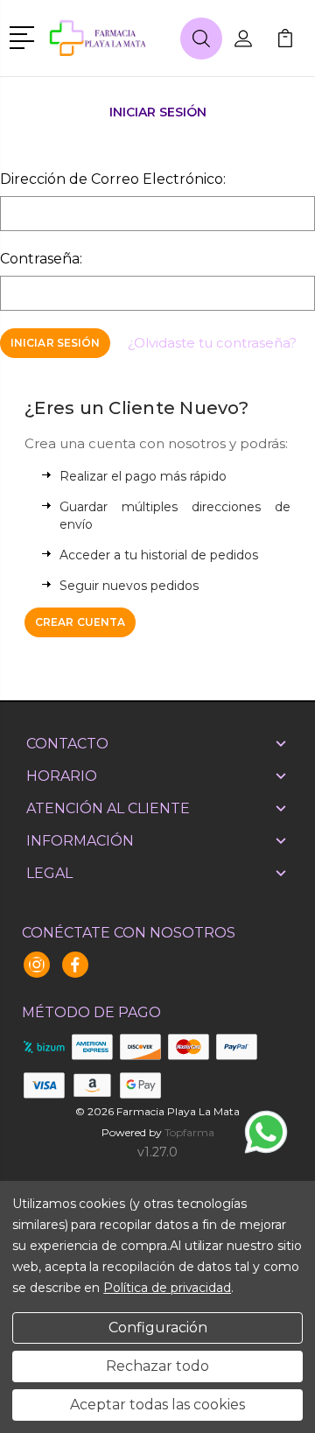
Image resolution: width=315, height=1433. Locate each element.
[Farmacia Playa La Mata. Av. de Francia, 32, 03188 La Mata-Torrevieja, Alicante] (111, 38)
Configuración (157, 1327)
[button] (25, 36)
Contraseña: (41, 258)
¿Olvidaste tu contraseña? (212, 342)
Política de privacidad (167, 1288)
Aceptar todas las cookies (157, 1404)
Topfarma (189, 1132)
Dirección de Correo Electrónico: (113, 179)
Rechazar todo (157, 1366)
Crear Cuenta (80, 622)
